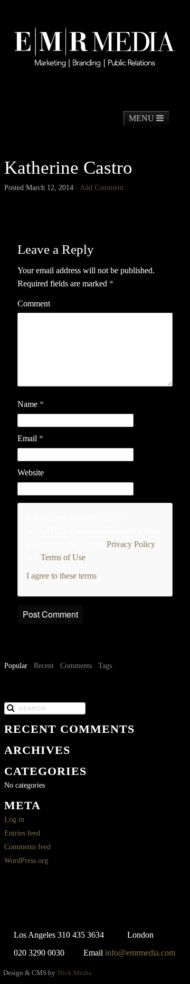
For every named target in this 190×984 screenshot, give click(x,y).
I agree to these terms (61, 575)
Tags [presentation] (105, 666)
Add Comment (102, 188)
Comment (33, 303)
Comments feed (27, 847)
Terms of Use (63, 557)
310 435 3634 (81, 934)
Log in (14, 819)
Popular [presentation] (15, 666)
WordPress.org (26, 860)
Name (30, 404)
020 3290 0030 (39, 952)
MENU (142, 118)
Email (30, 438)
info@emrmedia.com (140, 952)
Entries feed (22, 833)
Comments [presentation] (76, 666)
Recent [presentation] (44, 666)
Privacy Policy (131, 544)
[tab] (15, 666)
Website (30, 472)
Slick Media (74, 973)
